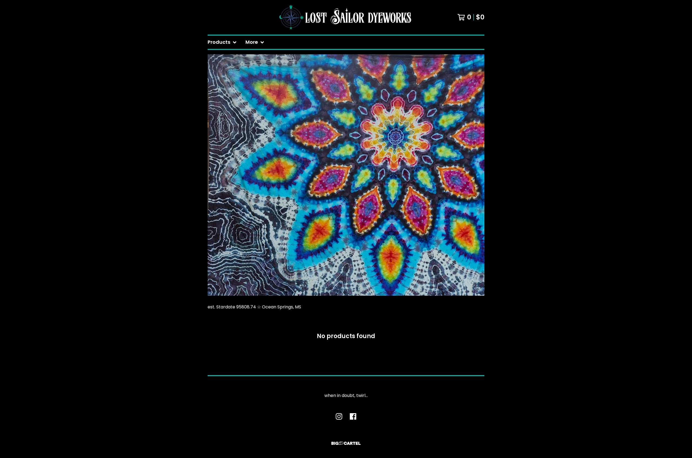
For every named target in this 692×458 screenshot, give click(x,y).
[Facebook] (353, 416)
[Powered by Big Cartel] (346, 443)
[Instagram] (339, 416)
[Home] (345, 17)
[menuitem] (222, 42)
